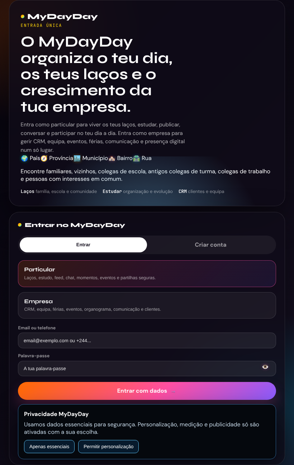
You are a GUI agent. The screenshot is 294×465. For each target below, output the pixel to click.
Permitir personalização (108, 446)
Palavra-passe (33, 356)
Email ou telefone (37, 328)
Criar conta (211, 244)
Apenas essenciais (49, 446)
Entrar (83, 244)
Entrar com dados (146, 390)
